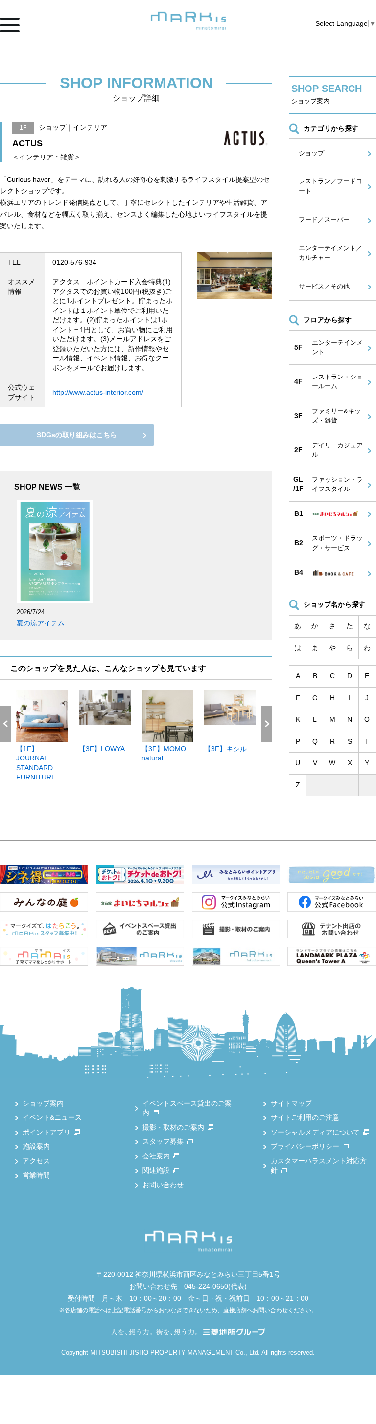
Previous (5, 724)
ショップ (311, 152)
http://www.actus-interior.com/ (97, 392)
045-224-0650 (206, 1286)
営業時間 (36, 1175)
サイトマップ (291, 1103)
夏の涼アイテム (41, 623)
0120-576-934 (74, 262)
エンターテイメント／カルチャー (330, 253)
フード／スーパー (324, 219)
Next (266, 724)
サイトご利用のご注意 (305, 1117)
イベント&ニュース (52, 1117)
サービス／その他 (324, 286)
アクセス (36, 1161)
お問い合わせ (163, 1185)
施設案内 (36, 1146)
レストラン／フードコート (330, 186)
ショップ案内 (43, 1103)
